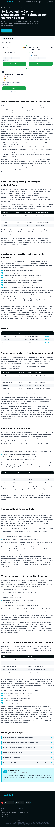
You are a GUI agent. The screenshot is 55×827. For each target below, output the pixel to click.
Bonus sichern (6, 30)
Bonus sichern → (14, 88)
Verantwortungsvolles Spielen (39, 803)
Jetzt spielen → (14, 64)
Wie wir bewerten (36, 802)
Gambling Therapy (9, 802)
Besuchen (47, 336)
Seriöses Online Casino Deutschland (31, 2)
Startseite (21, 1)
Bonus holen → (41, 63)
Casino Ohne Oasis (42, 2)
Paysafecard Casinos (50, 2)
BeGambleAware (20, 802)
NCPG (28, 802)
